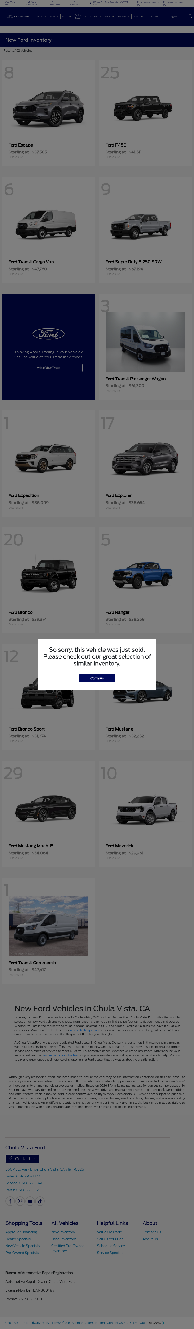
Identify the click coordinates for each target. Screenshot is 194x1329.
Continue (97, 678)
